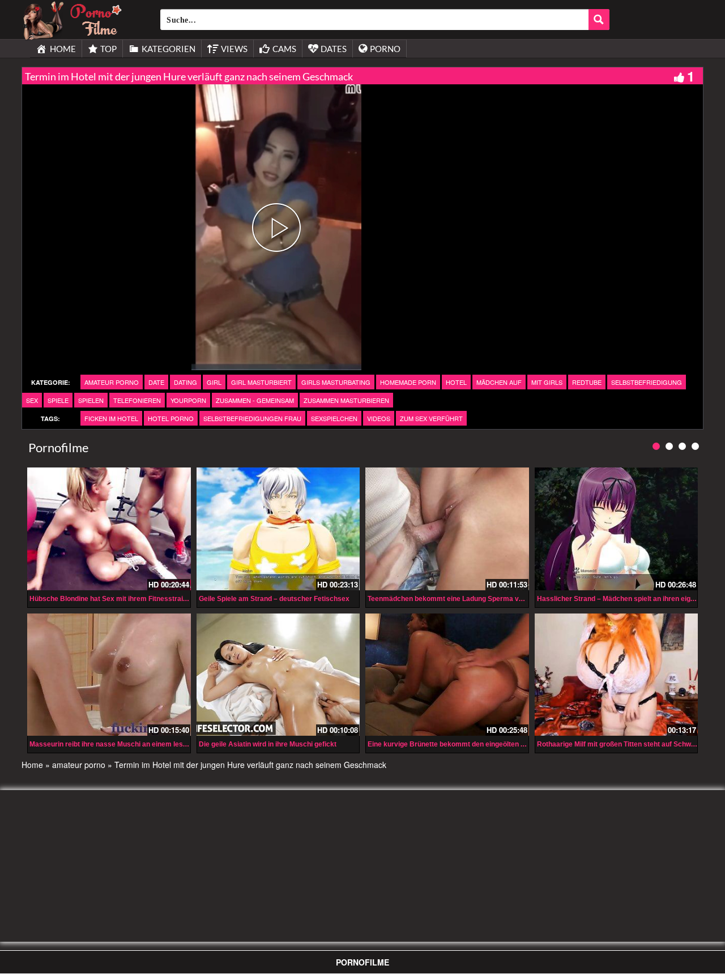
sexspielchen (334, 418)
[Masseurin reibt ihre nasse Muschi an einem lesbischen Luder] (109, 674)
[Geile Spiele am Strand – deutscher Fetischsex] (278, 528)
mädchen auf (499, 382)
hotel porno (171, 418)
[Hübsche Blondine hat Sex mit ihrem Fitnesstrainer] (109, 528)
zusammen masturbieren (346, 400)
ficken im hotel (111, 418)
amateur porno (111, 382)
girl (214, 382)
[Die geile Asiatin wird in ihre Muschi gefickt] (278, 674)
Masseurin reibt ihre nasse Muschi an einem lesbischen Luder (129, 744)
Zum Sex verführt (431, 418)
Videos (378, 418)
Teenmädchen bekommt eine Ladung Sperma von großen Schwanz (475, 599)
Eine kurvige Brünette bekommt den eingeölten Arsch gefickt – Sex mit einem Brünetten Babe (519, 744)
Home (32, 764)
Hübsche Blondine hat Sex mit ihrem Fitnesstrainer (111, 599)
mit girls (546, 382)
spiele (58, 400)
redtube (587, 382)
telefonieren (137, 400)
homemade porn (408, 382)
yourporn (188, 400)
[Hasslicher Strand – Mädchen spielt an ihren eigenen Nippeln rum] (616, 528)
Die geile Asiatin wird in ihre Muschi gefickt (267, 744)
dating (185, 382)
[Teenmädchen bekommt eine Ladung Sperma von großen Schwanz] (447, 528)
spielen (91, 400)
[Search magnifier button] (598, 19)
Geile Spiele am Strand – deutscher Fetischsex (274, 599)
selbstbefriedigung (646, 382)
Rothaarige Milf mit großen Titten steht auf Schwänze (621, 744)
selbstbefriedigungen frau (252, 418)
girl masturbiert (261, 382)
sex (32, 400)
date (156, 382)
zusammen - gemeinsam (255, 400)
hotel (456, 382)
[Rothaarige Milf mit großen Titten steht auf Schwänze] (616, 674)
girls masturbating (335, 382)
